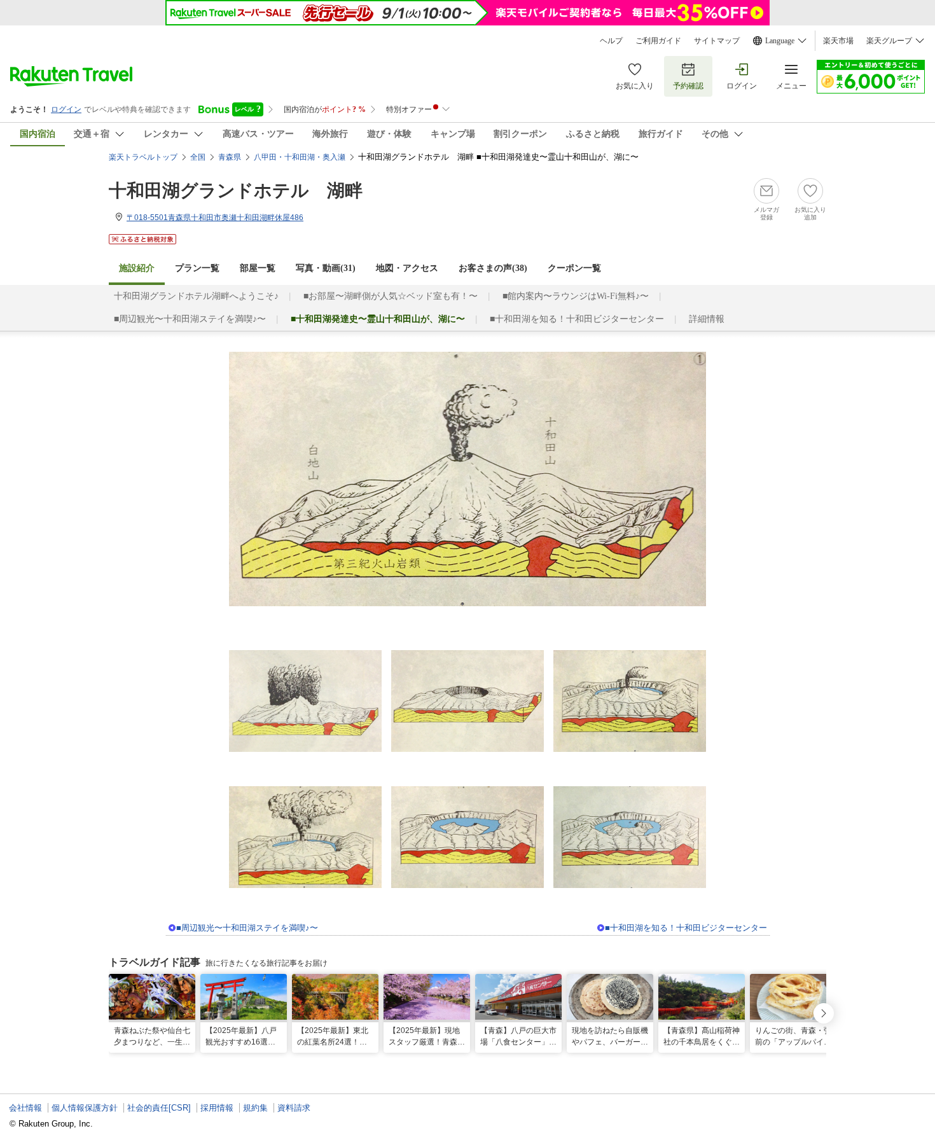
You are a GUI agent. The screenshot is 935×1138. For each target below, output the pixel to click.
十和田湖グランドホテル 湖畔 (236, 190)
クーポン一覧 (574, 268)
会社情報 (25, 1108)
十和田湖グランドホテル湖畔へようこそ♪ (196, 296)
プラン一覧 (197, 268)
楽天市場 (838, 40)
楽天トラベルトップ (143, 157)
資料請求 (293, 1108)
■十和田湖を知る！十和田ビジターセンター (577, 319)
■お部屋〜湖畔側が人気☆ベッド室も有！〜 (390, 296)
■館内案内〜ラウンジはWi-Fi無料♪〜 (575, 296)
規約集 (255, 1108)
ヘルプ (611, 40)
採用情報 (216, 1108)
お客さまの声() (493, 268)
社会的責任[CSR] (159, 1108)
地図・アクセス (407, 268)
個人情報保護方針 (85, 1108)
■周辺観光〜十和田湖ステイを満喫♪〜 (190, 319)
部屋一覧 (257, 268)
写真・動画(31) (326, 268)
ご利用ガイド (658, 40)
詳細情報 (706, 319)
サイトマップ (717, 40)
